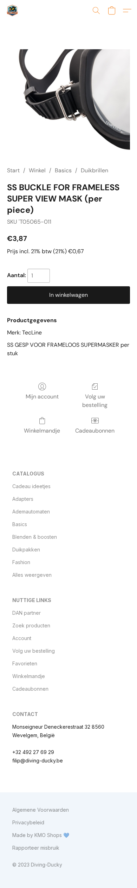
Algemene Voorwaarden (40, 810)
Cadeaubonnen (95, 430)
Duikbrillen (94, 170)
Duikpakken (26, 549)
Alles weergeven (32, 575)
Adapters (22, 499)
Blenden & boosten (34, 537)
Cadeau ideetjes (31, 486)
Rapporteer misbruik (35, 848)
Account (21, 638)
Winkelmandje (42, 430)
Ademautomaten (31, 512)
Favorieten (24, 663)
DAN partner (26, 613)
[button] (13, 10)
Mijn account (42, 396)
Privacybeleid (28, 822)
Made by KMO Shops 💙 (40, 835)
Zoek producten (31, 625)
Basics (63, 170)
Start (13, 170)
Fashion (21, 562)
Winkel (37, 170)
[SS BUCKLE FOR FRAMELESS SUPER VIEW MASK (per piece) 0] (68, 102)
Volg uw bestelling (94, 401)
